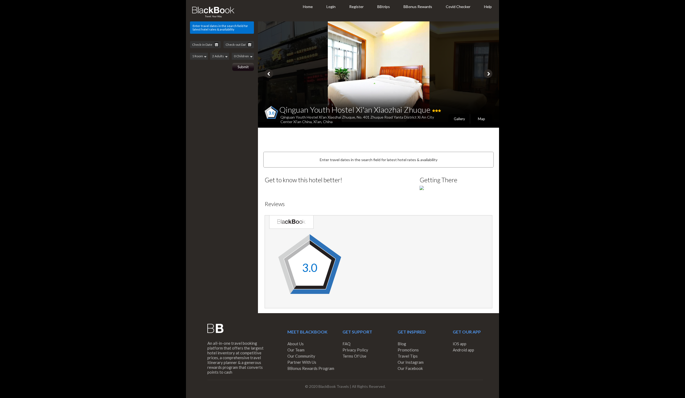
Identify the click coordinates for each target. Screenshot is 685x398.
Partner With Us (301, 362)
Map (481, 119)
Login (331, 6)
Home (308, 6)
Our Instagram (411, 362)
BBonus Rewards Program (310, 368)
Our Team (296, 349)
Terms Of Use (354, 356)
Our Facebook (410, 368)
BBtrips (383, 6)
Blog (402, 343)
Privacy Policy (355, 349)
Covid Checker (458, 6)
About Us (295, 343)
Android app (463, 349)
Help (488, 6)
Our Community (301, 356)
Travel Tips (408, 356)
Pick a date (216, 45)
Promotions (408, 349)
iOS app (459, 343)
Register (356, 6)
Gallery (459, 119)
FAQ (346, 343)
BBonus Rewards (418, 6)
